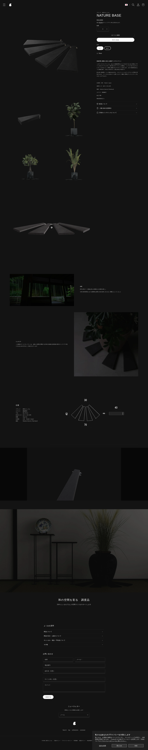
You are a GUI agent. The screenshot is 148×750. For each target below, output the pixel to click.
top (69, 730)
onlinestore (75, 730)
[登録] (87, 715)
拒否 (136, 745)
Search (65, 730)
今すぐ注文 (115, 40)
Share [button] (100, 53)
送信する (48, 697)
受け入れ (119, 745)
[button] (4, 4)
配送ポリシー (82, 740)
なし (100, 48)
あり (107, 48)
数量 (98, 25)
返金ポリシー (57, 740)
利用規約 (76, 740)
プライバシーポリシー (67, 740)
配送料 (100, 22)
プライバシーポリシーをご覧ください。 (114, 741)
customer (82, 730)
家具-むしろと (49, 740)
